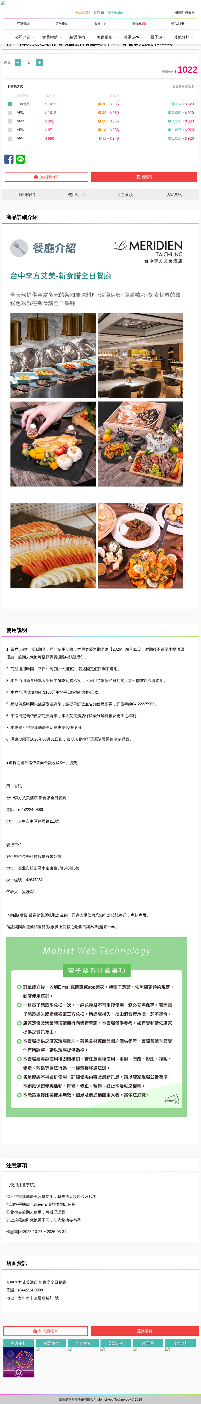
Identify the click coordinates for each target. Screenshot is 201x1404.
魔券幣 (115, 13)
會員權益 (50, 37)
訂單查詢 (23, 24)
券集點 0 (82, 13)
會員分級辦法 (182, 86)
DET (97, 13)
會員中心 (100, 24)
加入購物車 (48, 177)
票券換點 (61, 24)
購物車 (138, 24)
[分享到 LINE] (20, 159)
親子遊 (156, 37)
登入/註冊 (178, 24)
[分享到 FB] (9, 159)
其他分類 (182, 37)
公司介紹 (23, 37)
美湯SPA (132, 37)
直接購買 (144, 177)
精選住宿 (77, 37)
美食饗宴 (105, 37)
